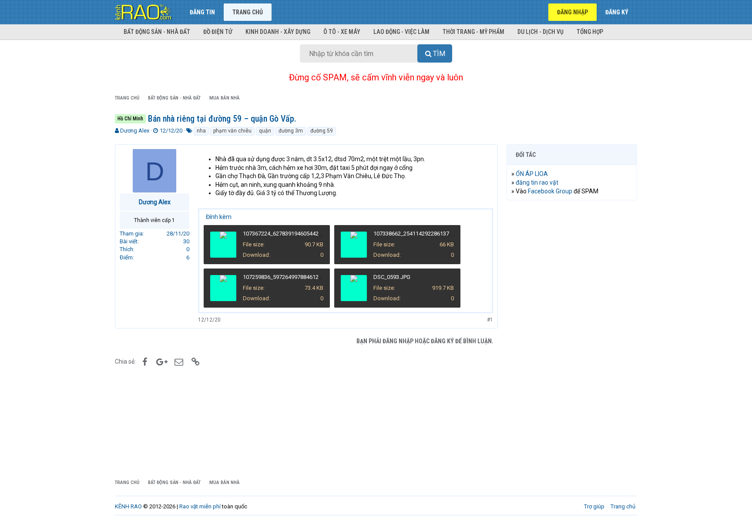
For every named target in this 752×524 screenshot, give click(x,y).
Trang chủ (247, 12)
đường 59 (321, 131)
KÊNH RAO (128, 506)
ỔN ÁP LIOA (532, 173)
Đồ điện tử (217, 31)
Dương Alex (134, 130)
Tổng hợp (590, 31)
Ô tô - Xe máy (341, 31)
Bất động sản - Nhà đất (157, 31)
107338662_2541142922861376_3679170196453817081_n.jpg (450, 233)
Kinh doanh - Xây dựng (277, 31)
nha (201, 131)
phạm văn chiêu (232, 131)
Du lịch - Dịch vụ (540, 31)
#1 (490, 320)
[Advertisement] (572, 339)
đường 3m (291, 131)
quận (265, 131)
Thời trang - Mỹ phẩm (473, 31)
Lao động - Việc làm (401, 31)
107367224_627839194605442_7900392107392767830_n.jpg (318, 233)
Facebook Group (550, 191)
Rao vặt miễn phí (200, 506)
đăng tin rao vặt (537, 182)
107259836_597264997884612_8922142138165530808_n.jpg (318, 277)
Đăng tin (202, 12)
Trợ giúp (594, 506)
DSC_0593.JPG (391, 277)
